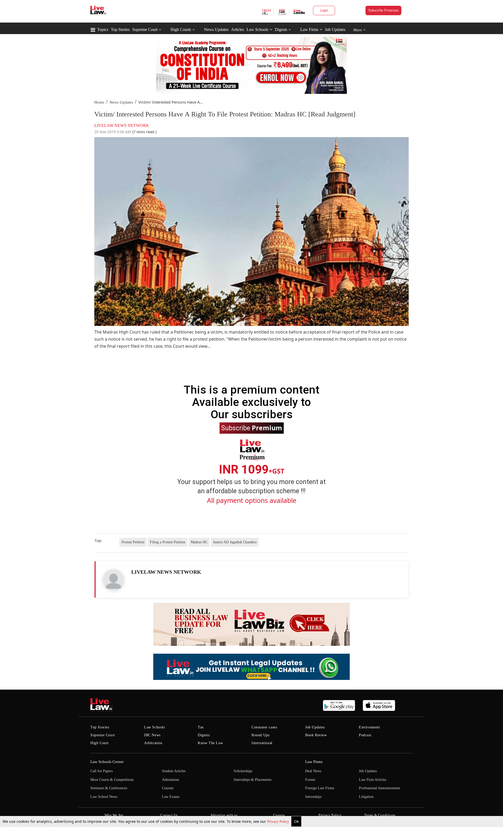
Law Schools (257, 29)
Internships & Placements (252, 780)
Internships (313, 797)
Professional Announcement (379, 788)
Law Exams (170, 797)
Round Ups (260, 735)
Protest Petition (133, 542)
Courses (167, 788)
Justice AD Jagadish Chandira (234, 542)
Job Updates (335, 29)
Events (310, 780)
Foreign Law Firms (319, 788)
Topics (102, 29)
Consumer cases (264, 727)
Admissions (170, 780)
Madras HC (199, 542)
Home (99, 102)
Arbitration (153, 743)
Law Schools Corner (107, 762)
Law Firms (309, 29)
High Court (99, 743)
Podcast (365, 735)
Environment (369, 727)
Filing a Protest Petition (167, 542)
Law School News (103, 797)
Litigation (366, 797)
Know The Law (210, 743)
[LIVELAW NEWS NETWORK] (113, 580)
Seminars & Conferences (108, 788)
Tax (201, 727)
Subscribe (251, 427)
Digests (281, 29)
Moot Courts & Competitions (112, 780)
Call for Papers (101, 771)
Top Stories (120, 29)
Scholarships (243, 771)
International (262, 743)
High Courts (181, 29)
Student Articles (173, 771)
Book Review (316, 735)
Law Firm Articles (372, 780)
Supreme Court (144, 29)
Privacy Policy (278, 822)
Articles (237, 29)
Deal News (313, 771)
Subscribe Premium (383, 10)
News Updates (216, 29)
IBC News (152, 735)
